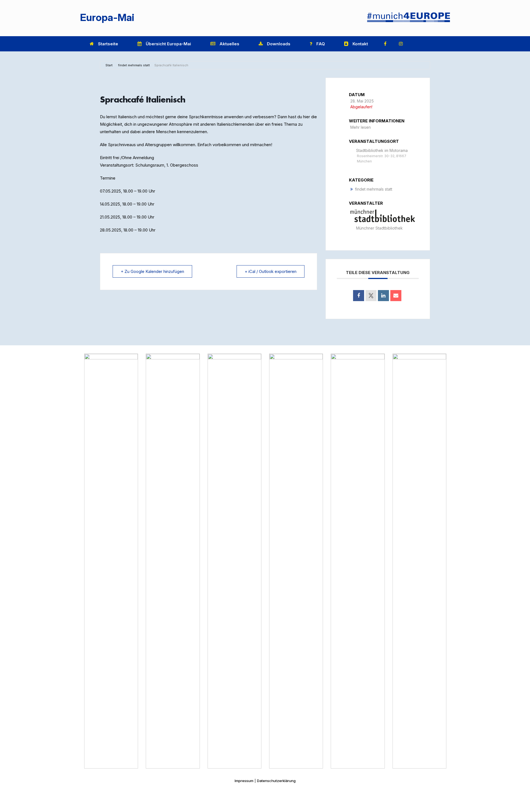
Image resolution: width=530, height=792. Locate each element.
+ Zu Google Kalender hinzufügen (152, 271)
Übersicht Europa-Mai (168, 43)
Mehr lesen (360, 127)
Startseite (108, 43)
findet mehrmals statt (134, 65)
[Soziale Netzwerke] (371, 295)
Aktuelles (229, 43)
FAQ (320, 43)
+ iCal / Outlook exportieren (270, 271)
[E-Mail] (395, 295)
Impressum (244, 780)
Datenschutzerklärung (276, 780)
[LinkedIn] (383, 295)
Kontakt (360, 43)
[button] (442, 43)
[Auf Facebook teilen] (358, 295)
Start (109, 65)
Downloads (278, 43)
